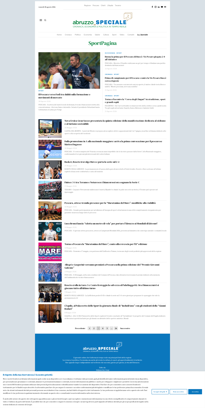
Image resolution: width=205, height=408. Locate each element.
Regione (87, 5)
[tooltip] (152, 6)
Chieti (103, 5)
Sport (41, 91)
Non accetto (178, 392)
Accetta (195, 392)
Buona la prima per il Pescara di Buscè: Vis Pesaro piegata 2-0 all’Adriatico (135, 58)
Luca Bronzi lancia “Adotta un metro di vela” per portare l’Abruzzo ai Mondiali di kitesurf (111, 223)
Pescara (96, 5)
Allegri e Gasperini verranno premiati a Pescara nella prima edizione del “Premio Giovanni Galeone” (112, 266)
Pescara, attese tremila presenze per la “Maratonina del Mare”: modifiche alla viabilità (110, 202)
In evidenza (110, 53)
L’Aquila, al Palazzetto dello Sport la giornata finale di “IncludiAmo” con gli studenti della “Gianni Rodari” (115, 307)
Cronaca (108, 74)
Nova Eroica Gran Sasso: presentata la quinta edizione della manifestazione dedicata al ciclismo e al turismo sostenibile (115, 122)
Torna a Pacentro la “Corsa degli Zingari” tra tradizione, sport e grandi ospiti (135, 100)
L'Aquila (110, 5)
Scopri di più (159, 392)
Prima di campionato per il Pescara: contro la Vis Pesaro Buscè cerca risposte (135, 79)
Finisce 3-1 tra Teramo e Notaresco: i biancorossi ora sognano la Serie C (102, 182)
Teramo (118, 5)
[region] (102, 389)
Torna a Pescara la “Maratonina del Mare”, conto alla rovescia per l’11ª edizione (106, 244)
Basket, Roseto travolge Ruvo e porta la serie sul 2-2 (92, 161)
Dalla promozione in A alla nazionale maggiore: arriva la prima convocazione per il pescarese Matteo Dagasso (113, 143)
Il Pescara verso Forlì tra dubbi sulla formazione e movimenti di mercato (64, 96)
